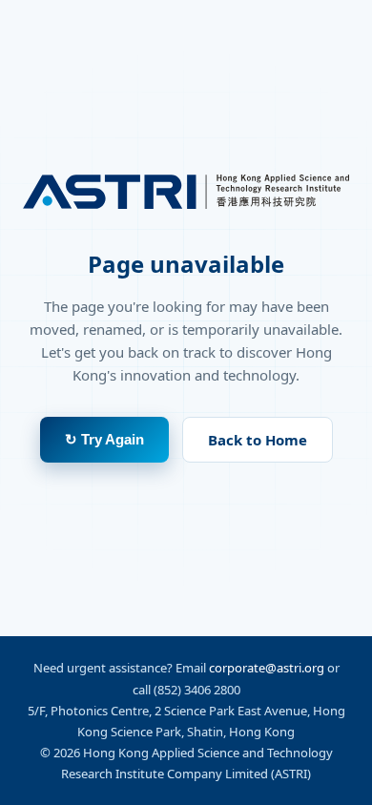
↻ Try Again (104, 439)
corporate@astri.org (266, 667)
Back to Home (257, 439)
